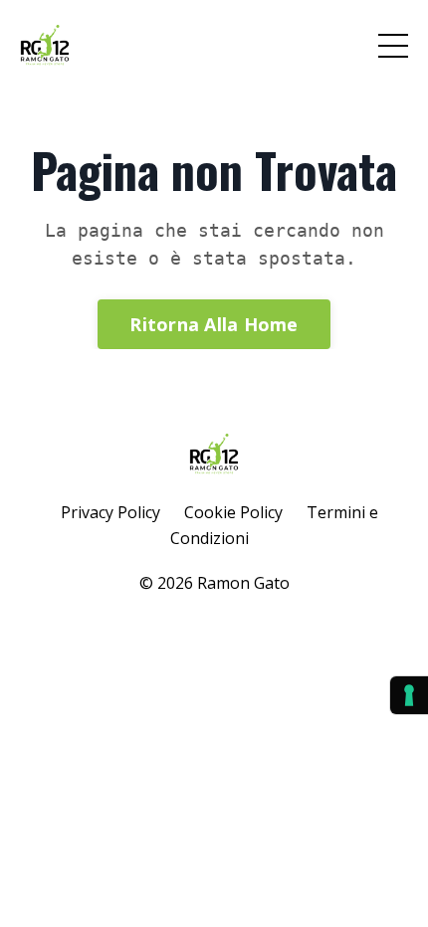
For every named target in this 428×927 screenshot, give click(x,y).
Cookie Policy (233, 512)
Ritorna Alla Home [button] (213, 324)
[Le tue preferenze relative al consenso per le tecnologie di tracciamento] (409, 695)
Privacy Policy (110, 512)
